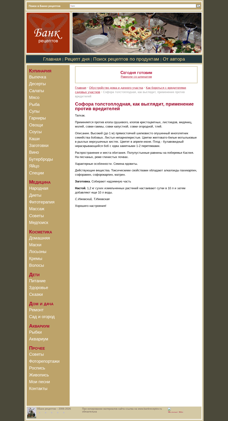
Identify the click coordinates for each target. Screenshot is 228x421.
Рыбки (35, 332)
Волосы (36, 265)
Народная (38, 188)
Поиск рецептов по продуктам (126, 59)
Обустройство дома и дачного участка (116, 88)
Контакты (38, 388)
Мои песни (39, 381)
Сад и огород (42, 316)
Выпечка (37, 77)
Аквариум (38, 338)
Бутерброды (41, 159)
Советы (36, 215)
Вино (34, 152)
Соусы (35, 131)
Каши (34, 138)
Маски (35, 244)
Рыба (34, 104)
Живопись (39, 374)
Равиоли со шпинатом (136, 76)
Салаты (36, 90)
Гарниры (37, 118)
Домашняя (39, 238)
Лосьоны (37, 251)
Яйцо (34, 166)
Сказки (36, 294)
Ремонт (36, 309)
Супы (34, 111)
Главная (52, 59)
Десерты (37, 83)
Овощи (36, 125)
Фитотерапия (42, 202)
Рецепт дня (77, 59)
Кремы (35, 258)
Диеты (35, 195)
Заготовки (38, 145)
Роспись (37, 368)
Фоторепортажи (44, 361)
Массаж (36, 208)
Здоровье (38, 287)
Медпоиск (38, 222)
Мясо (34, 97)
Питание (37, 280)
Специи (36, 172)
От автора (174, 59)
